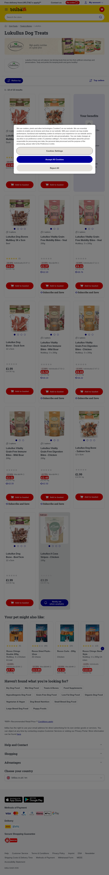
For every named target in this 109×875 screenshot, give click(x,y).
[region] (54, 149)
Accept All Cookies (54, 159)
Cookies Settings (54, 151)
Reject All (54, 168)
